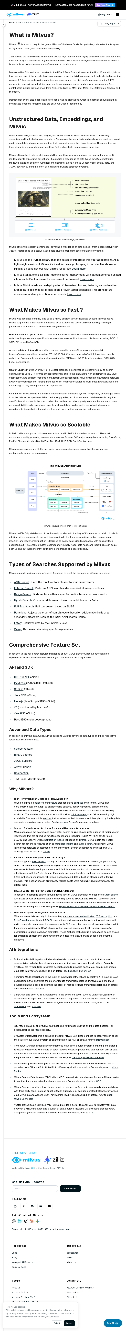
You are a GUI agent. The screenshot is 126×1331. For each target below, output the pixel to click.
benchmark (62, 822)
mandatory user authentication (79, 916)
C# (15, 707)
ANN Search (21, 582)
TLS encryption (104, 916)
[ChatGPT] (14, 1221)
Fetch (17, 623)
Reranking (20, 612)
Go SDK (18, 689)
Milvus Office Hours (79, 1287)
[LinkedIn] (40, 1206)
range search (85, 843)
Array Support (22, 767)
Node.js (18, 701)
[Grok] (26, 1221)
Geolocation (21, 773)
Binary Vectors (23, 754)
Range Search (22, 594)
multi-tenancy (39, 861)
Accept (69, 1323)
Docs (20, 22)
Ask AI (110, 1323)
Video (70, 1262)
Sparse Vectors (23, 748)
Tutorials (36, 1006)
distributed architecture (45, 802)
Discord (71, 1292)
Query (18, 629)
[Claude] (31, 1221)
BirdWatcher (102, 1039)
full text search (110, 894)
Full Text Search (24, 606)
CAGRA (46, 851)
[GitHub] (15, 1206)
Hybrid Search (23, 600)
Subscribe (70, 1188)
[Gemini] (37, 1221)
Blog (14, 1257)
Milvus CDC (95, 1081)
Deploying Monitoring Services (88, 1057)
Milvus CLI (18, 1292)
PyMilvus (20, 683)
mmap (83, 839)
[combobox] (106, 14)
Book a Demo (19, 1267)
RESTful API (21, 677)
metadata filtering (64, 843)
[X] (23, 1206)
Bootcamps (72, 1252)
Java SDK (20, 695)
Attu (37, 1029)
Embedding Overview (79, 970)
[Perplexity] (20, 1221)
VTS (91, 1112)
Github (70, 1297)
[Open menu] (117, 15)
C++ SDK (19, 713)
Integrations (20, 1006)
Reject (57, 1323)
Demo (69, 1257)
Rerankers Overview (33, 988)
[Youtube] (49, 1206)
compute (78, 802)
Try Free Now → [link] (105, 5)
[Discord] (32, 1206)
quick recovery (79, 814)
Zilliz (60, 1168)
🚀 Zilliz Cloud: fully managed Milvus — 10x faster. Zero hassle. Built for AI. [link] (52, 4)
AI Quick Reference (23, 1271)
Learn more (79, 268)
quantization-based (53, 839)
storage (92, 802)
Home (12, 22)
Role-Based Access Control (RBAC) (33, 920)
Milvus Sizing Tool (23, 1297)
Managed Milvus (21, 1262)
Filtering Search (23, 588)
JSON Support (23, 761)
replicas (47, 818)
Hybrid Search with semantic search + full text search (87, 906)
